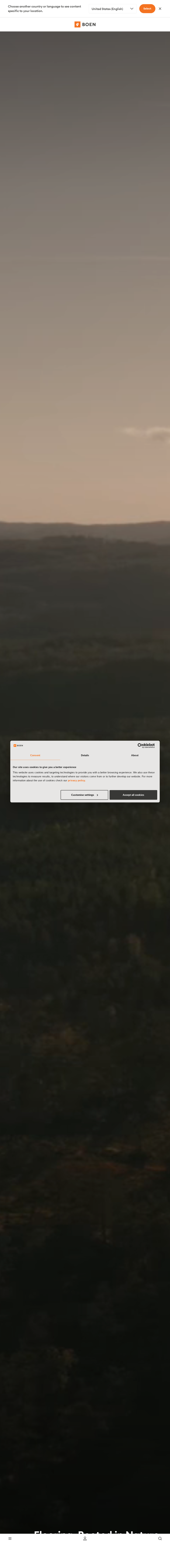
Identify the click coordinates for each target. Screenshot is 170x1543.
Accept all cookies (133, 794)
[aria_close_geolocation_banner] (160, 9)
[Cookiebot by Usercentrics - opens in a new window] (142, 745)
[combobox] (113, 8)
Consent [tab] (35, 755)
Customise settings (82, 794)
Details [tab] (85, 755)
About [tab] (134, 755)
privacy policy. (77, 780)
